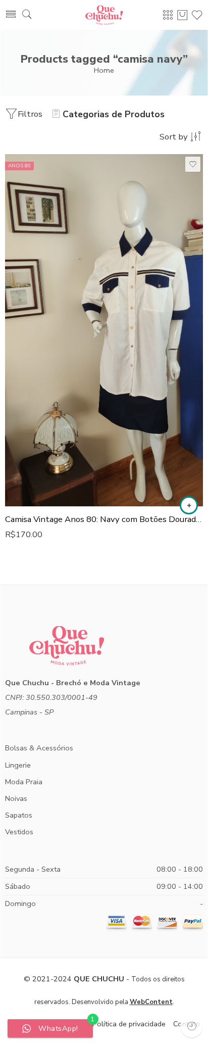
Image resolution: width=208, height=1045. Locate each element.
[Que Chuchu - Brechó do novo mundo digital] (104, 15)
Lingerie (18, 765)
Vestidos (19, 832)
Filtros (30, 114)
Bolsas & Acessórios (39, 748)
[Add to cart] (189, 505)
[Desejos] (192, 164)
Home (104, 70)
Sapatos (18, 815)
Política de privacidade (129, 1024)
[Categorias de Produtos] (168, 15)
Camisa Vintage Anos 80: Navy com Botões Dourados (104, 519)
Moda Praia (23, 782)
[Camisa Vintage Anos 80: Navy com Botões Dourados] (104, 330)
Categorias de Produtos (114, 114)
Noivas (16, 798)
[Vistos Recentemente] (191, 1026)
